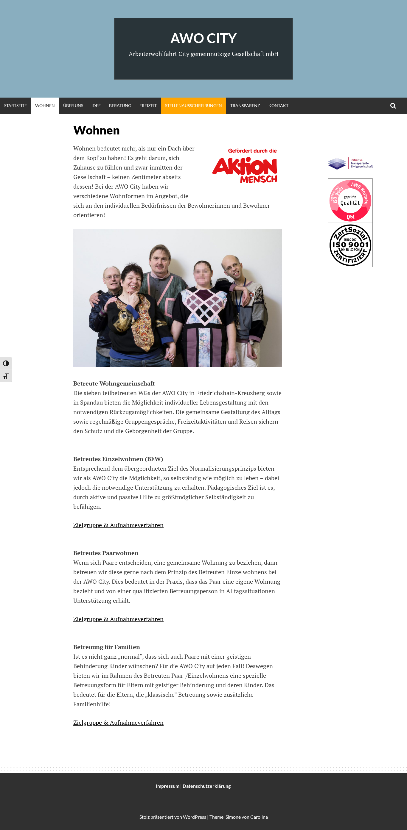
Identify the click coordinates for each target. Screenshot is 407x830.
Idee (96, 105)
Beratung (120, 105)
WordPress (194, 817)
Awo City (203, 38)
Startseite (15, 105)
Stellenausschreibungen (193, 105)
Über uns (73, 105)
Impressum (167, 786)
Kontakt (278, 105)
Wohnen (45, 105)
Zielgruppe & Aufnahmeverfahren (118, 525)
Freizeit (148, 105)
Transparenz (245, 105)
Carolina (259, 817)
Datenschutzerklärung (207, 786)
